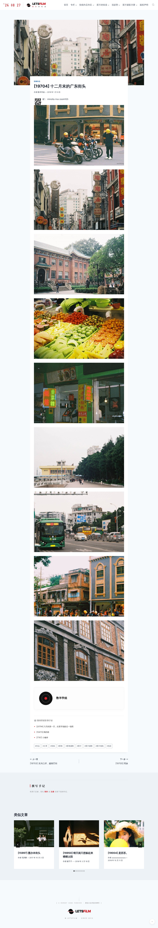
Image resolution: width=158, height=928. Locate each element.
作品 (37, 746)
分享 (45, 746)
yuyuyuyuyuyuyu (119, 858)
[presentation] (34, 833)
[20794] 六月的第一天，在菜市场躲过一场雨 (54, 726)
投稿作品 (37, 81)
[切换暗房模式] (152, 921)
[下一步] (140, 845)
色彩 (109, 746)
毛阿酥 (24, 858)
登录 (46, 792)
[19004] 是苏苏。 (118, 852)
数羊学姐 (41, 92)
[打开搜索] (153, 5)
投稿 (52, 746)
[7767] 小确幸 (42, 737)
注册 (52, 792)
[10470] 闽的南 (42, 732)
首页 (66, 5)
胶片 (79, 746)
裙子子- (70, 861)
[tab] (74, 871)
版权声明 (144, 5)
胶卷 (60, 746)
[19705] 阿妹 (122, 761)
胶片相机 (100, 746)
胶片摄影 (89, 746)
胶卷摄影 (70, 746)
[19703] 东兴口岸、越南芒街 (43, 761)
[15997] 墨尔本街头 (29, 852)
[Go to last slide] (18, 845)
